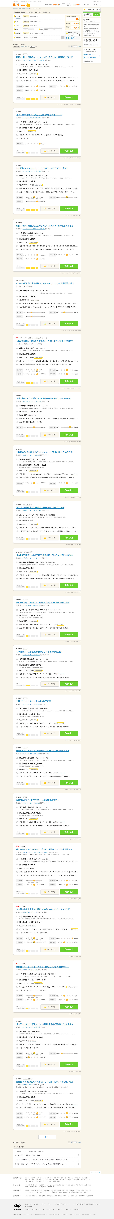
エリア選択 (18, 18)
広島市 (35, 1186)
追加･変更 (26, 16)
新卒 (56, 1196)
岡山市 (40, 1186)
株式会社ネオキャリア (29, 1085)
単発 (30, 1196)
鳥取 (75, 1179)
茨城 (41, 1178)
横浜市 (32, 1185)
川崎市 (37, 1185)
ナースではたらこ (67, 1209)
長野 (50, 1179)
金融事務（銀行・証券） (63, 1190)
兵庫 (69, 1178)
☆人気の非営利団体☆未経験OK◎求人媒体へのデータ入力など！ (44, 909)
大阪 (65, 1178)
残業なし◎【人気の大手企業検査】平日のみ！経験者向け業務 (42, 751)
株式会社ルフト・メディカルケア (32, 510)
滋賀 (76, 1178)
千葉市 (47, 1185)
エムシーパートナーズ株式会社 (31, 455)
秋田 (37, 1179)
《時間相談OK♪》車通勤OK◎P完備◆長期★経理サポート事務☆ (43, 398)
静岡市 (64, 1185)
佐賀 (37, 1181)
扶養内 (72, 1196)
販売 (87, 1190)
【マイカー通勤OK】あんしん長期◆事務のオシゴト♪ (39, 115)
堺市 (77, 1185)
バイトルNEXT (46, 1209)
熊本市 (55, 1186)
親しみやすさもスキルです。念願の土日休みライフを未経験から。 (45, 849)
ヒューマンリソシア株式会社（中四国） (34, 60)
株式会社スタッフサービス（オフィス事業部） (36, 852)
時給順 (27, 46)
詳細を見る (69, 97)
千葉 (34, 1178)
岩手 (30, 1179)
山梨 (47, 1179)
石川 (61, 1179)
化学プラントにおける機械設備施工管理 (33, 701)
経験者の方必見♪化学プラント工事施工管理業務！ (37, 800)
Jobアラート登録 (72, 33)
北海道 (87, 1178)
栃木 (44, 1178)
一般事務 (27, 1190)
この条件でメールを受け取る (71, 37)
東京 (26, 1178)
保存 (96, 14)
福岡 (33, 1181)
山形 (40, 1179)
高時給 (60, 1196)
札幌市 (90, 1185)
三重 (58, 1178)
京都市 (85, 1185)
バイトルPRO (56, 1209)
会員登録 (86, 4)
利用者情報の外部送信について (62, 1204)
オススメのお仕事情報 (90, 56)
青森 (26, 1179)
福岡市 (44, 1186)
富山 (57, 1179)
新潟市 (31, 1186)
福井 (64, 1179)
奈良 (79, 1178)
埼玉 (38, 1178)
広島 (68, 1179)
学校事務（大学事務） (75, 1190)
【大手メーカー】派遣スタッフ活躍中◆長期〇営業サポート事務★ (44, 1024)
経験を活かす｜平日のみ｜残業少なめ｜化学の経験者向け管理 (42, 602)
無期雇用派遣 (90, 1196)
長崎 (40, 1181)
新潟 (54, 1179)
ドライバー (86, 1192)
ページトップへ (96, 1172)
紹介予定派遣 (82, 1196)
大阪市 (73, 1185)
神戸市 (81, 1185)
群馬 (48, 1178)
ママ (68, 1196)
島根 (78, 1179)
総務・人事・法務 (51, 1190)
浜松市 (68, 1185)
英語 (44, 1196)
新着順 (22, 46)
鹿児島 (54, 1181)
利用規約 (36, 1204)
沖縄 (58, 1181)
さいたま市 (52, 1185)
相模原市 (42, 1185)
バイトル (27, 1209)
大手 (76, 1196)
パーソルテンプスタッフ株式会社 (32, 117)
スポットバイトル (36, 1209)
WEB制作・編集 (38, 1192)
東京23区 (27, 1185)
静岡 (62, 1178)
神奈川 (30, 1178)
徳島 (88, 1179)
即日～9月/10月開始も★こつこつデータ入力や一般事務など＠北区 (44, 57)
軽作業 (70, 1192)
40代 (52, 1196)
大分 (47, 1181)
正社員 (48, 1196)
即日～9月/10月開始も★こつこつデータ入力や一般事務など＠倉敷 (44, 226)
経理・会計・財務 (41, 1190)
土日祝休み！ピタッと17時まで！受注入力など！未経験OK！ (42, 967)
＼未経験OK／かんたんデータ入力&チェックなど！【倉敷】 (42, 168)
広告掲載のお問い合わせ (92, 1204)
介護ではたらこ (78, 1209)
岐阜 (55, 1178)
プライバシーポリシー (46, 1204)
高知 (30, 1181)
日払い (40, 1196)
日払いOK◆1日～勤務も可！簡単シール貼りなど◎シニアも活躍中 (44, 341)
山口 (82, 1179)
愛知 (51, 1178)
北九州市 (50, 1186)
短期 (26, 1196)
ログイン (96, 4)
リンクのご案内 (28, 1206)
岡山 (71, 1179)
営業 (83, 1190)
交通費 (64, 1196)
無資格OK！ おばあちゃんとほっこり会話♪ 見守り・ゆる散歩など (44, 1082)
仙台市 (26, 1186)
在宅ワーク (34, 1196)
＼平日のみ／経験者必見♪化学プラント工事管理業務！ (39, 652)
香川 (85, 1179)
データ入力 (33, 1190)
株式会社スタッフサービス (30, 912)
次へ (79, 46)
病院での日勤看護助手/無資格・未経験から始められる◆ (40, 508)
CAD (90, 1190)
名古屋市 (59, 1185)
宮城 (33, 1179)
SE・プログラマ (29, 1192)
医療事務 (55, 1192)
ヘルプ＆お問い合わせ (77, 1204)
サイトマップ (28, 1204)
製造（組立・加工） (78, 1192)
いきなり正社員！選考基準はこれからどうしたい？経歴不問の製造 (45, 283)
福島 (43, 1179)
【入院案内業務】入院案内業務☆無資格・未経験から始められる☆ (44, 555)
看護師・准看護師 (63, 1192)
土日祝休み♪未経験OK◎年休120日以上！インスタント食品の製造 (44, 452)
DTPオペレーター (47, 1192)
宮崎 (50, 1181)
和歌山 (83, 1178)
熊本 (43, 1181)
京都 (72, 1178)
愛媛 (26, 1181)
